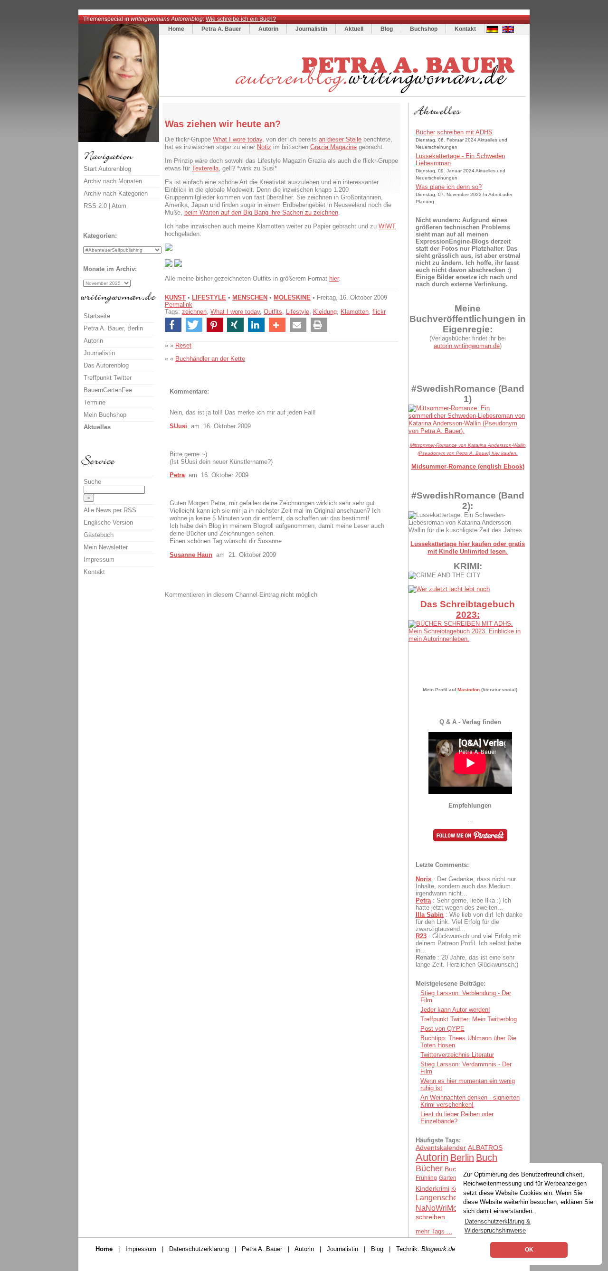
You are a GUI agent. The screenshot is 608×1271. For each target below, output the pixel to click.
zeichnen (194, 311)
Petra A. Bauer (221, 29)
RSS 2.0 (95, 205)
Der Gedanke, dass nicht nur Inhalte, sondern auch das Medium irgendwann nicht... (466, 886)
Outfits (273, 311)
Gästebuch (99, 534)
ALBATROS (485, 1147)
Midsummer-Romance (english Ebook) (467, 466)
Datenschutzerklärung (199, 1248)
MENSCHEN (249, 297)
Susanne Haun (191, 554)
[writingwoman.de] (344, 94)
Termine (94, 402)
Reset (183, 345)
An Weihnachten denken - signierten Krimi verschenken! (470, 1101)
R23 (421, 936)
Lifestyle (297, 311)
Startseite (97, 316)
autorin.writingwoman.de (467, 345)
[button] (173, 325)
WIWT (387, 226)
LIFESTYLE (209, 297)
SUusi (178, 426)
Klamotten (355, 311)
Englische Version (108, 522)
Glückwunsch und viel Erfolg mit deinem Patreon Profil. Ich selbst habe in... (468, 943)
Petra (177, 475)
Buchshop (423, 29)
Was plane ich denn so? (449, 186)
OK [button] (529, 1249)
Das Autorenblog (106, 365)
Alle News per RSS (110, 510)
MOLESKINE (292, 297)
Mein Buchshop (105, 414)
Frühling (426, 1178)
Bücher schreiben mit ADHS (454, 132)
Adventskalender (441, 1147)
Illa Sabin (430, 914)
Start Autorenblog (107, 168)
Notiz (264, 147)
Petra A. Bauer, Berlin (113, 328)
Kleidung (325, 311)
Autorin (268, 29)
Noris (423, 879)
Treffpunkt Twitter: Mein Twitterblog (468, 1019)
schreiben (430, 1217)
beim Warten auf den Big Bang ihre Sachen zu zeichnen (261, 212)
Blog (386, 29)
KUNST (175, 297)
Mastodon (468, 689)
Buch (486, 1157)
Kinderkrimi (432, 1188)
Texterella (205, 168)
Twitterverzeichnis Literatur (457, 1054)
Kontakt (465, 29)
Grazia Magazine (333, 147)
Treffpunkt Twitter (108, 377)
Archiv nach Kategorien (116, 193)
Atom (119, 205)
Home (176, 29)
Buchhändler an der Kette (210, 358)
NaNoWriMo (436, 1208)
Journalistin (311, 29)
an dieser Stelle (340, 139)
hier (334, 278)
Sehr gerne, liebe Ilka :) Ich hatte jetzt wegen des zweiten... (463, 904)
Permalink (178, 304)
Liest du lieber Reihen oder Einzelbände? (457, 1118)
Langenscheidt (441, 1198)
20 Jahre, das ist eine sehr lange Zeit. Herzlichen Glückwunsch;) (467, 961)
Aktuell (353, 29)
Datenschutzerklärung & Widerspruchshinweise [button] (498, 1226)
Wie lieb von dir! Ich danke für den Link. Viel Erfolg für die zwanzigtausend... (469, 921)
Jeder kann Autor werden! (455, 1009)
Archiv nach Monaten (113, 181)
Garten (447, 1178)
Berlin (462, 1157)
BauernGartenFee (108, 390)
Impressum (99, 559)
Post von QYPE (442, 1028)
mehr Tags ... (434, 1231)
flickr (379, 311)
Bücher (429, 1168)
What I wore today (237, 139)
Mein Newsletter (106, 547)
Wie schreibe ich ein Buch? (241, 19)
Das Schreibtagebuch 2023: (467, 609)
